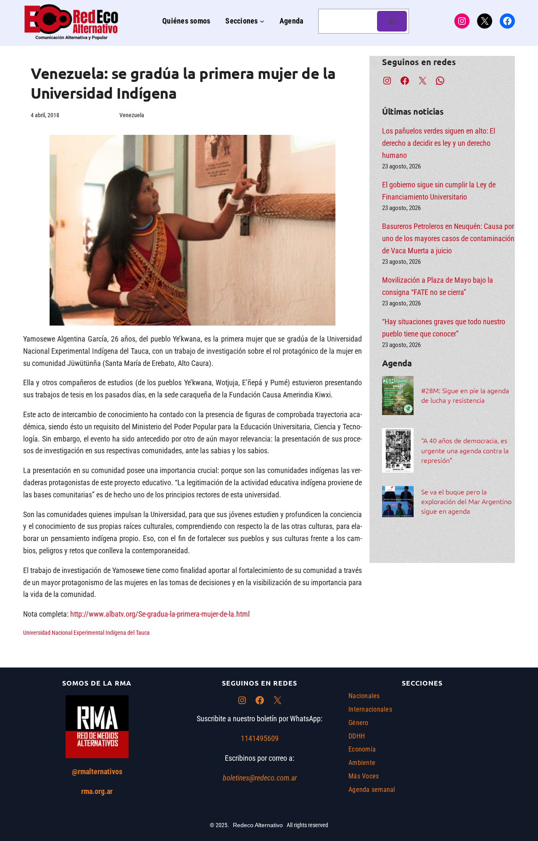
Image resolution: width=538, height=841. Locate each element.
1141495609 (260, 738)
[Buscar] (392, 21)
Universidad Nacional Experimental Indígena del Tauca (86, 632)
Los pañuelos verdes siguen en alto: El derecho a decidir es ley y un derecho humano (438, 143)
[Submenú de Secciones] (262, 21)
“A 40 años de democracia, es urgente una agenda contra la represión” (465, 450)
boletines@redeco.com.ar (260, 777)
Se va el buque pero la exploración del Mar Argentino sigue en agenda (466, 501)
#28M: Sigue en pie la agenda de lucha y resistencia (465, 395)
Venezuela (131, 115)
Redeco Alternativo (258, 825)
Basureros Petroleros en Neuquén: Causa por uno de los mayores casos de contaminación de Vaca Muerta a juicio (448, 238)
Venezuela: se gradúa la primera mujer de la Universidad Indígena (183, 83)
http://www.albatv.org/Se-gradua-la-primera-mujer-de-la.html (160, 614)
